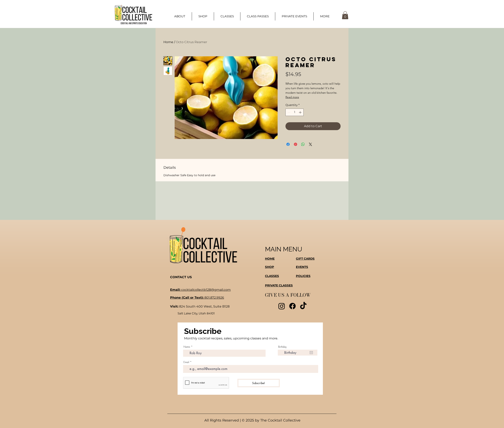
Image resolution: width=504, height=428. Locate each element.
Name (186, 347)
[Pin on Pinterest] (295, 144)
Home (168, 42)
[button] (325, 16)
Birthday (282, 347)
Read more (292, 97)
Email (186, 362)
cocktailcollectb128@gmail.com (200, 290)
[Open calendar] (311, 352)
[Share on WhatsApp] (303, 144)
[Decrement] (288, 112)
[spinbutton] (294, 112)
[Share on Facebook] (288, 144)
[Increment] (300, 112)
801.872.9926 (197, 297)
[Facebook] (292, 306)
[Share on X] (310, 144)
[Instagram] (281, 306)
